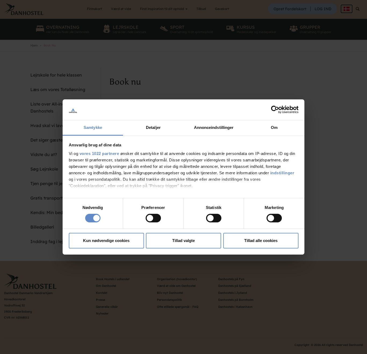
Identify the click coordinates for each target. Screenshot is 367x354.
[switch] (153, 218)
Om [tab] (274, 127)
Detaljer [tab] (153, 127)
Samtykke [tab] (93, 127)
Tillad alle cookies (261, 240)
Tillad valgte (183, 240)
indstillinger (282, 173)
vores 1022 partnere (99, 153)
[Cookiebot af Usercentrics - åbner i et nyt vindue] (274, 110)
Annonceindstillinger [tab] (214, 127)
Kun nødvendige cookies (106, 240)
